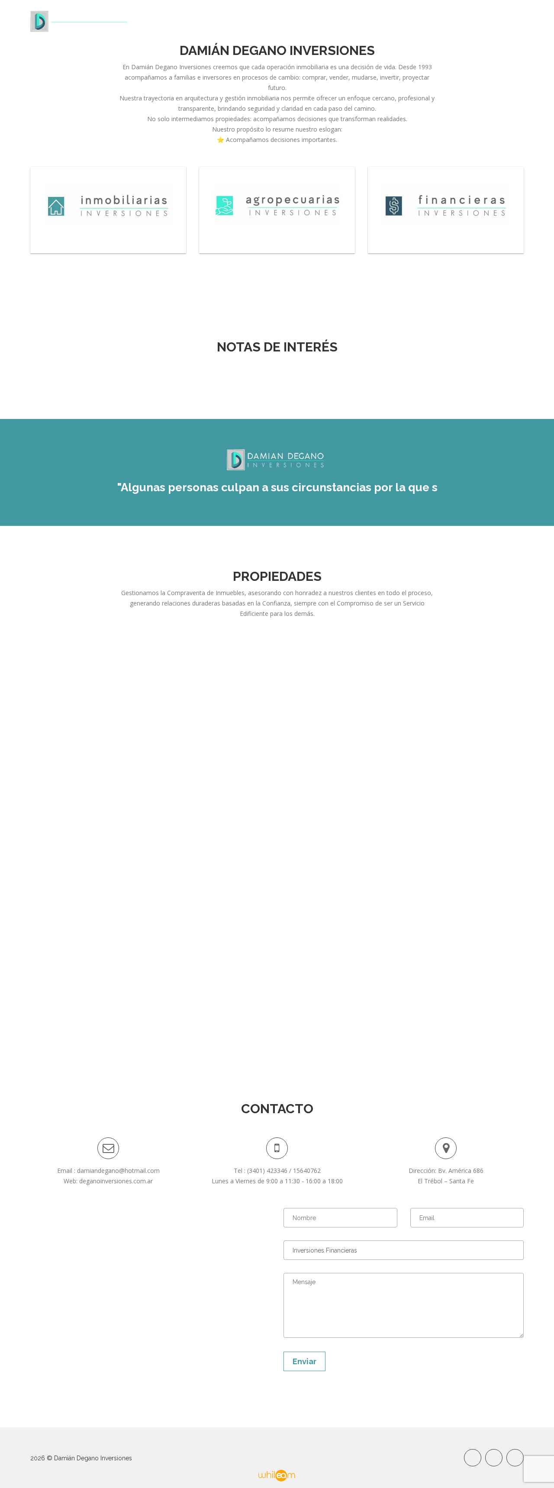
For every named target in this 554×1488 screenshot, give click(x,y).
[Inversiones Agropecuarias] (277, 210)
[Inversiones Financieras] (446, 210)
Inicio (288, 21)
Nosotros (328, 21)
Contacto (506, 21)
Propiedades (379, 21)
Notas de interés (447, 21)
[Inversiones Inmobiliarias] (108, 210)
